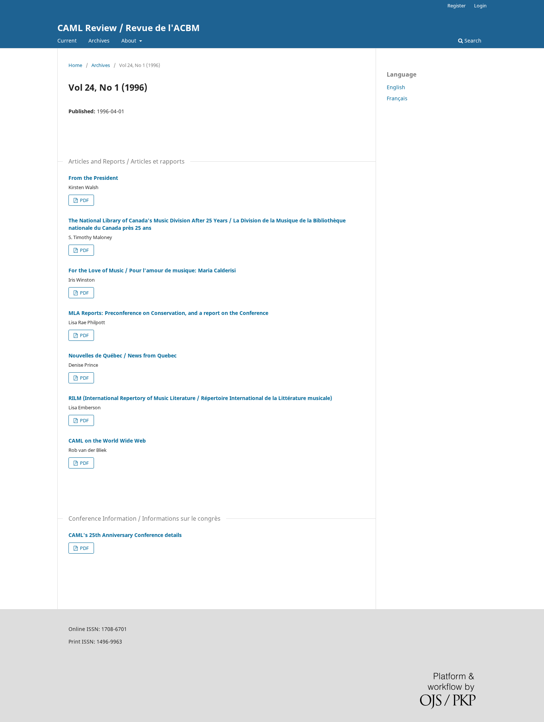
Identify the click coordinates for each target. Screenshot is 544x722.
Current (67, 40)
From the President (93, 177)
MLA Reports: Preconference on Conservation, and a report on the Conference (168, 312)
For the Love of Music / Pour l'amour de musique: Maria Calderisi (152, 270)
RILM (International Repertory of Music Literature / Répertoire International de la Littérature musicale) (200, 398)
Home (75, 65)
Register (456, 5)
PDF (84, 200)
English (396, 87)
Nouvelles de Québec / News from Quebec (122, 355)
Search (472, 40)
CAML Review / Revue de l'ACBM (128, 27)
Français (397, 98)
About (129, 40)
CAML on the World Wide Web (107, 440)
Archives (99, 40)
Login (480, 5)
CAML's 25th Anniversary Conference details (125, 534)
